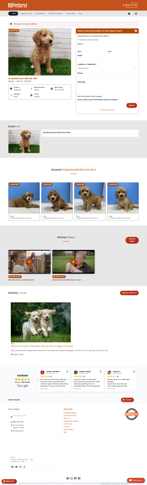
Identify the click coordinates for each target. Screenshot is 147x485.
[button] (137, 380)
